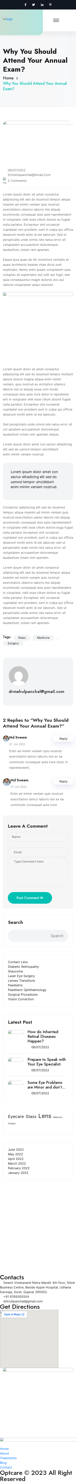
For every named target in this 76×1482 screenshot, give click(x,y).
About (7, 1247)
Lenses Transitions (21, 980)
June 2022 (16, 1149)
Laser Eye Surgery (21, 976)
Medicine (57, 1117)
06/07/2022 (40, 1047)
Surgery (12, 1123)
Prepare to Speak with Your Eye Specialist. (46, 1062)
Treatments (11, 1254)
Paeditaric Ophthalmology (27, 990)
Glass (31, 1116)
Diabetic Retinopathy (23, 967)
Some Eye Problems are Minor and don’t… (46, 1085)
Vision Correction (21, 999)
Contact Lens (18, 962)
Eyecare (16, 1116)
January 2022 (18, 1173)
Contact (9, 1266)
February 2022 (19, 1168)
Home (9, 78)
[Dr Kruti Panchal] (15, 19)
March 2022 (17, 1163)
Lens (44, 1116)
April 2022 (16, 1159)
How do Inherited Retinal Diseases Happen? (42, 1037)
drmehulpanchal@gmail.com (29, 175)
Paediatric (15, 985)
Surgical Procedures (23, 994)
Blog (6, 1260)
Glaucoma (15, 971)
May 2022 (15, 1154)
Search (15, 922)
